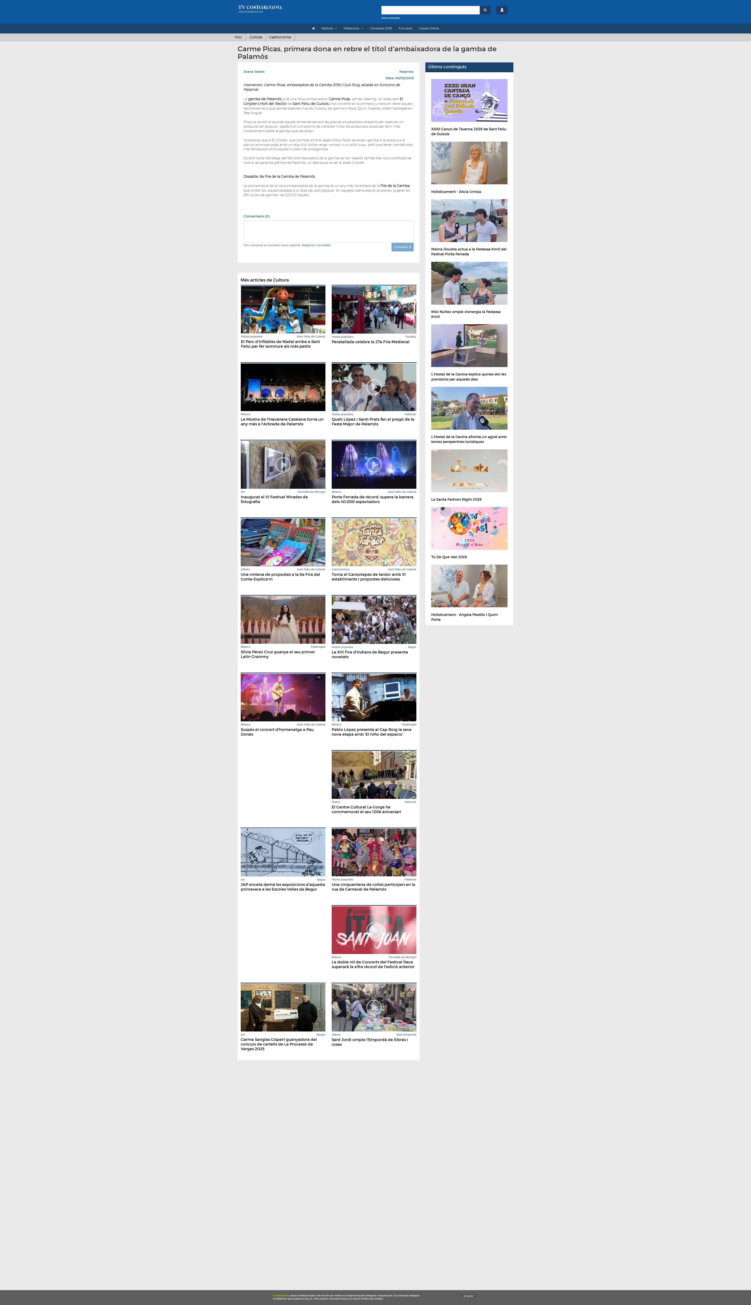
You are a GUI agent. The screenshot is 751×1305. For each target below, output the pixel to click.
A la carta (405, 28)
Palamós (406, 72)
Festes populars (252, 336)
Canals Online (429, 28)
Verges (320, 1034)
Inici (238, 37)
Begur (412, 647)
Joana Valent (254, 72)
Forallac (411, 336)
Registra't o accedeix (316, 245)
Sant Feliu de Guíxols (311, 336)
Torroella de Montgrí (311, 492)
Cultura (256, 37)
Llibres (245, 569)
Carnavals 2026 (381, 28)
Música (245, 414)
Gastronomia (280, 37)
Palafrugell (318, 647)
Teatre (336, 802)
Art (243, 492)
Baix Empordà (406, 1034)
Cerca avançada (390, 17)
